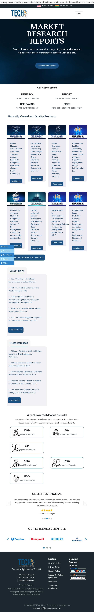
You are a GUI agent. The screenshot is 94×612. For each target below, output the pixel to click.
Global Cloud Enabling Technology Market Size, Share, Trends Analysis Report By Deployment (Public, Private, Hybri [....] (78, 157)
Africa (5, 263)
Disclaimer (52, 581)
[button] (42, 518)
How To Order (54, 563)
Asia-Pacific (7, 255)
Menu (79, 14)
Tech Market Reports (45, 605)
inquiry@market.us (26, 580)
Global (5, 247)
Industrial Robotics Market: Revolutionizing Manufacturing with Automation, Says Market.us (23, 300)
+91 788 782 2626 (26, 577)
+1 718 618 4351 (26, 575)
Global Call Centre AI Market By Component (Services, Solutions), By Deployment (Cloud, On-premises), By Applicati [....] (15, 224)
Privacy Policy (54, 567)
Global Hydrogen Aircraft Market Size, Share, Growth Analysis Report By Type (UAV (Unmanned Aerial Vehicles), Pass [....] (57, 160)
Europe (5, 259)
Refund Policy (54, 571)
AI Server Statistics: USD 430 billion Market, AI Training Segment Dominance (24, 354)
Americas (6, 251)
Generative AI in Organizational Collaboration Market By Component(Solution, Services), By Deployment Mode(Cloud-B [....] (61, 222)
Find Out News (15, 330)
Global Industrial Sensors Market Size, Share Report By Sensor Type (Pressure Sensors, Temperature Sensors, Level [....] (36, 225)
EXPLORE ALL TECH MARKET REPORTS (26, 257)
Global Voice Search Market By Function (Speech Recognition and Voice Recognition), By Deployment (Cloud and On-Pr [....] (77, 225)
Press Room (14, 400)
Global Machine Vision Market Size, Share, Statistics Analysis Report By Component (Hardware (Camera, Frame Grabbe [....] (16, 158)
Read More (16, 181)
